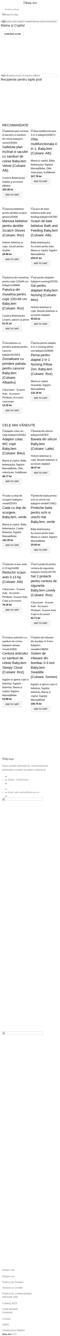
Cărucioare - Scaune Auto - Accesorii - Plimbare (13, 394)
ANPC (5, 1324)
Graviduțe (36, 385)
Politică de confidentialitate (17, 1293)
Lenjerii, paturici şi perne (15, 319)
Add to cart (12, 195)
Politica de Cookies (13, 1282)
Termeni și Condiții (12, 1287)
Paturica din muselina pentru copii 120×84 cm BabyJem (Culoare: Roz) (14, 299)
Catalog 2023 (9, 1303)
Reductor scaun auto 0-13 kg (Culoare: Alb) (14, 577)
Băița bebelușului (40, 242)
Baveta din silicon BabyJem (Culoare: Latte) (44, 444)
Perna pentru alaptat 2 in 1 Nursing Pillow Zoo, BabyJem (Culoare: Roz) (41, 364)
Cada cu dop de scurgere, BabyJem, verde (14, 512)
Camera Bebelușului (13, 178)
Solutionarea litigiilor (13, 1330)
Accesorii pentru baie (42, 246)
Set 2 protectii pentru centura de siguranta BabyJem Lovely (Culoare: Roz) (44, 585)
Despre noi (8, 1276)
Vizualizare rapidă (6, 202)
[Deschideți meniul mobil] (3, 3)
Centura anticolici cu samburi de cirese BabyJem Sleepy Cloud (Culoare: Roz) (15, 662)
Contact (6, 1319)
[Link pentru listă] (30, 777)
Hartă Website (10, 1309)
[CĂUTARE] (54, 9)
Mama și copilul (39, 160)
